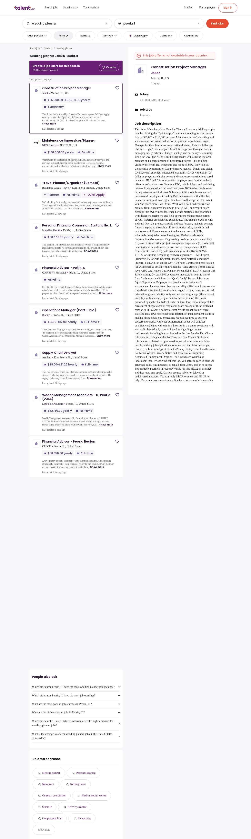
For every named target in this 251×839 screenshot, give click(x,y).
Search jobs (34, 48)
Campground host (52, 818)
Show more (49, 123)
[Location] (156, 23)
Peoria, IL (48, 48)
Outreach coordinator (54, 795)
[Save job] (117, 88)
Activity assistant (77, 806)
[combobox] (67, 23)
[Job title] (64, 23)
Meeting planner (51, 772)
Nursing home (78, 784)
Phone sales (84, 818)
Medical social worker (94, 795)
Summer (47, 806)
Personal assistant (85, 772)
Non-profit (48, 784)
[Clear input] (107, 23)
